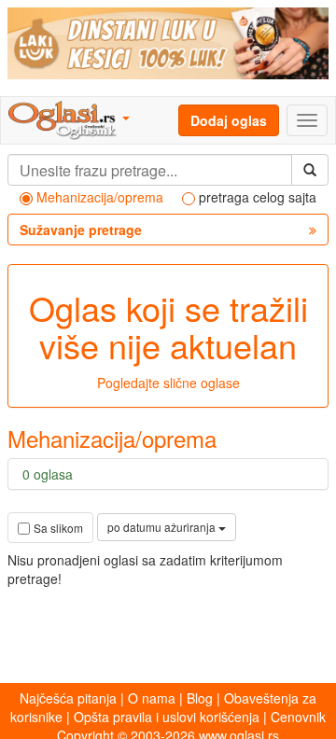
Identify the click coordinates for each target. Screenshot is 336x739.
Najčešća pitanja (68, 698)
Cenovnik (298, 716)
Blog (200, 698)
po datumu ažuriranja (162, 527)
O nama (151, 698)
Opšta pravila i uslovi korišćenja (166, 716)
